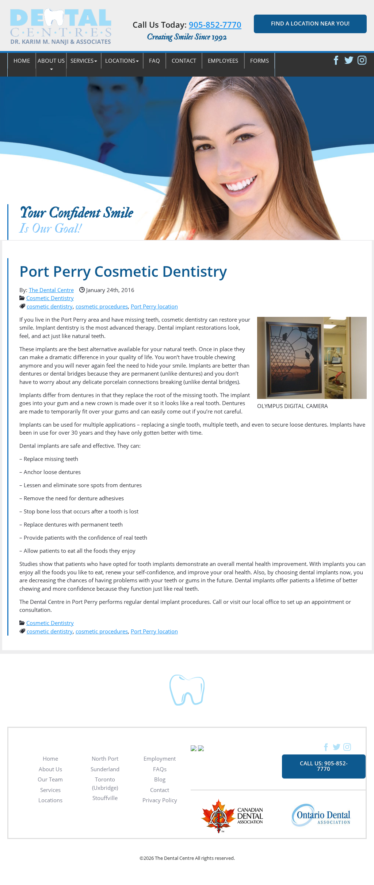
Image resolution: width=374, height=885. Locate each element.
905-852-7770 (215, 24)
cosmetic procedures (102, 306)
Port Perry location (154, 306)
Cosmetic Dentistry (50, 298)
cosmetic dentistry (50, 306)
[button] (51, 65)
